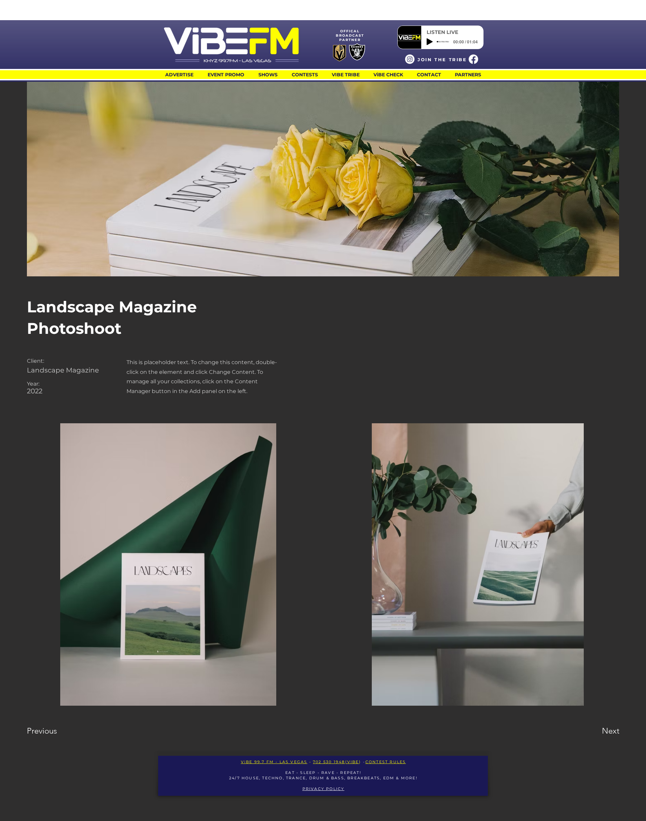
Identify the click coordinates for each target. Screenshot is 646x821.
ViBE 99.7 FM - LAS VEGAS (274, 761)
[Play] (430, 41)
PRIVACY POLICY (323, 788)
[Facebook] (473, 59)
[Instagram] (410, 59)
